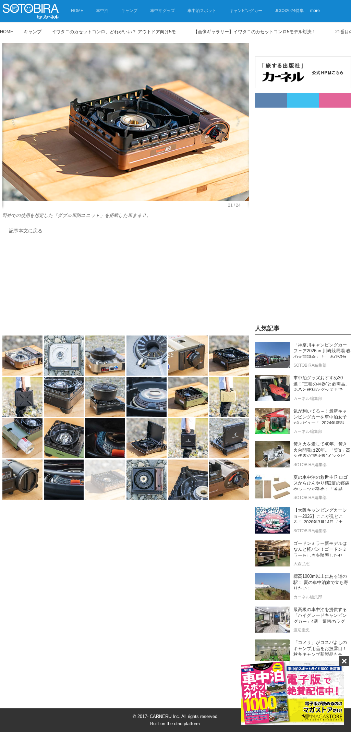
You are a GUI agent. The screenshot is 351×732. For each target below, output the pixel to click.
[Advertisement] (124, 286)
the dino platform (183, 723)
